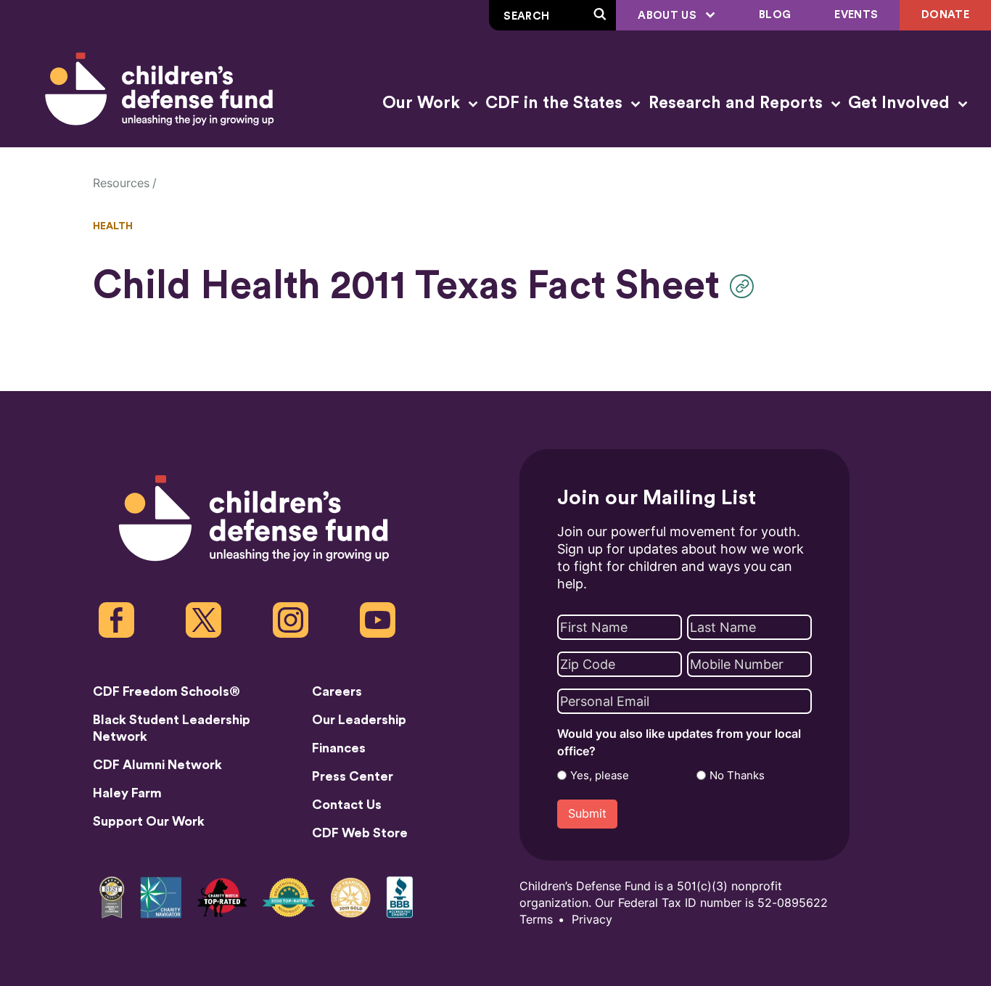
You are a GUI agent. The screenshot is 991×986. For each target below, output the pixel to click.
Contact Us (347, 804)
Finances (339, 748)
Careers (337, 691)
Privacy (592, 919)
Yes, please (599, 776)
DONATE (945, 14)
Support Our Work (149, 821)
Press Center (352, 776)
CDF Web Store (360, 832)
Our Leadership (359, 719)
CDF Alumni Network (157, 764)
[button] (745, 286)
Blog (775, 14)
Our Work (423, 103)
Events (856, 14)
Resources (121, 183)
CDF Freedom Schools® (166, 691)
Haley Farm (127, 793)
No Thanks (737, 776)
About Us (668, 15)
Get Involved (901, 103)
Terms (536, 919)
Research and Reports (738, 103)
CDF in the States (556, 103)
